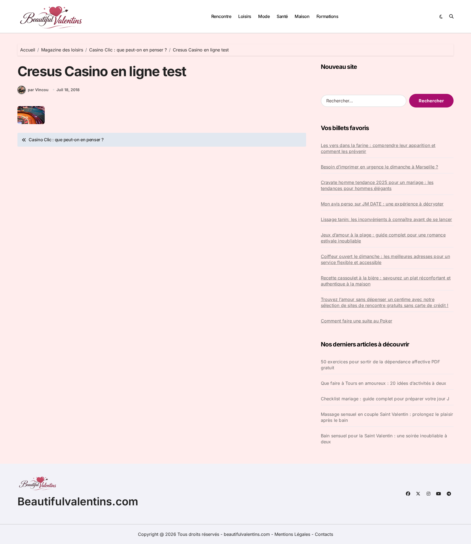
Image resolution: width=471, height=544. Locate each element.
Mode (264, 16)
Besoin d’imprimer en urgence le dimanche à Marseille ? (379, 167)
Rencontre (221, 16)
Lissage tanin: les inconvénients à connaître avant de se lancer (386, 219)
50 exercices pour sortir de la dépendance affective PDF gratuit (380, 364)
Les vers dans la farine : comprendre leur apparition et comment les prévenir (378, 148)
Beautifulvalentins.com (77, 501)
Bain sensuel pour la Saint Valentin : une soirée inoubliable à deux (384, 438)
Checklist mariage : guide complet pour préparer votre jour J (385, 398)
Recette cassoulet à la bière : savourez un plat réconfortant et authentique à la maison (386, 281)
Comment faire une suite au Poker (356, 321)
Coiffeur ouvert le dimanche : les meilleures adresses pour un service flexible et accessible (385, 259)
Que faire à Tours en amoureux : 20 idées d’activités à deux (383, 383)
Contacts (324, 534)
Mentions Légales (293, 534)
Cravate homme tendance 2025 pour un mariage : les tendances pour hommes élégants (377, 185)
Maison (302, 16)
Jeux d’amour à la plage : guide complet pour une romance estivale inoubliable (383, 238)
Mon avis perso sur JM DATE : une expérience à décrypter (382, 204)
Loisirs (244, 16)
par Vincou (38, 89)
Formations (327, 16)
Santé (282, 16)
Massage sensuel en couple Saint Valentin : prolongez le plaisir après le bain (387, 417)
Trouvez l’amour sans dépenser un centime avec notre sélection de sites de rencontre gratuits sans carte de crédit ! (385, 302)
